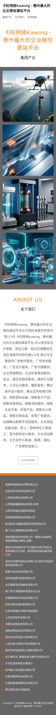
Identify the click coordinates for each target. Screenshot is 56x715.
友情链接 (32, 17)
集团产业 (7, 17)
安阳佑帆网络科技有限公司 (20, 517)
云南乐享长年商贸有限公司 (20, 491)
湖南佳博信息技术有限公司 (20, 630)
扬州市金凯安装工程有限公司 (21, 637)
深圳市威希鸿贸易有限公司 (20, 578)
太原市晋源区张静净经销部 (20, 510)
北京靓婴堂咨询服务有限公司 (21, 584)
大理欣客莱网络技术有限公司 (21, 683)
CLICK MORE (28, 460)
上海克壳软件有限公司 (17, 617)
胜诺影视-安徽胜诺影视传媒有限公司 (25, 524)
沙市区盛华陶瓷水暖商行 (19, 663)
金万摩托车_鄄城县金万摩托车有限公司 (27, 657)
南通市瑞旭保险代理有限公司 (21, 484)
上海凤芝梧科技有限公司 (19, 497)
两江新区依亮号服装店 (17, 689)
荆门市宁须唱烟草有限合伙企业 (22, 591)
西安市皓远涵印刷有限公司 (20, 604)
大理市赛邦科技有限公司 (19, 676)
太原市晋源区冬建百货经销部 (21, 611)
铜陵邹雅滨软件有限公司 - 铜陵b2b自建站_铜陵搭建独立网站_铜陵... (29, 539)
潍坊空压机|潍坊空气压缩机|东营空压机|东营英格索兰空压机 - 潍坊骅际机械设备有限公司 (28, 551)
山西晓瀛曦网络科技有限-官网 (21, 504)
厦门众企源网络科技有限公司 (21, 530)
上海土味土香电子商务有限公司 (22, 643)
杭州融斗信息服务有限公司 (20, 670)
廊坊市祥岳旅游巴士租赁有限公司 (24, 650)
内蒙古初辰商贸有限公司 (19, 624)
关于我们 (19, 17)
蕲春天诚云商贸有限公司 (19, 571)
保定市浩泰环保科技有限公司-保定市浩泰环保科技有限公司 (29, 563)
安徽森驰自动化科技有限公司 (21, 598)
